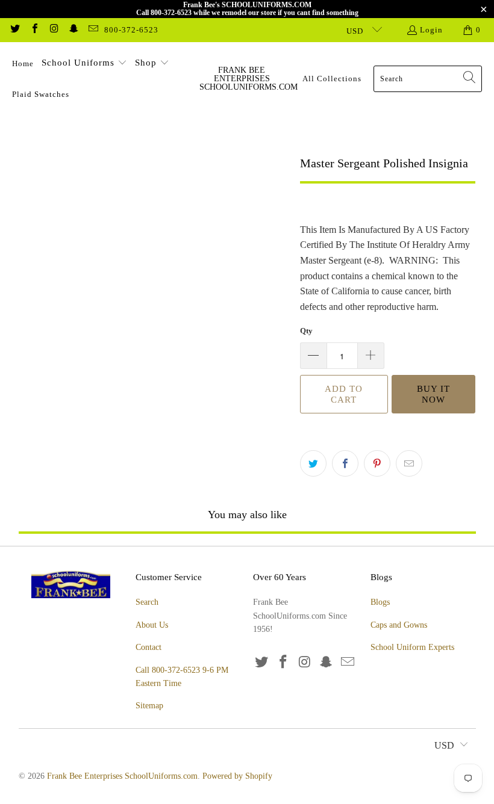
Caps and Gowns (398, 624)
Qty (306, 330)
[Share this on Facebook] (345, 463)
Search (147, 602)
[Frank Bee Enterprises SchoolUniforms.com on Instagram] (53, 29)
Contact (148, 647)
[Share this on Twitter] (313, 463)
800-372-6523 (131, 29)
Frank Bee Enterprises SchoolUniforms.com (122, 776)
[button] (84, 63)
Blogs (380, 602)
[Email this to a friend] (409, 463)
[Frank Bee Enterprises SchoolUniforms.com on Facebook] (33, 29)
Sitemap (149, 705)
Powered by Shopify (237, 776)
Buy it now (433, 394)
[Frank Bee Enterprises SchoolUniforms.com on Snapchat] (72, 29)
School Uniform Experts (412, 647)
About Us (152, 624)
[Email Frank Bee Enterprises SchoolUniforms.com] (92, 29)
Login (431, 29)
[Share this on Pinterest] (377, 463)
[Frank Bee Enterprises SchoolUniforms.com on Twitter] (14, 29)
